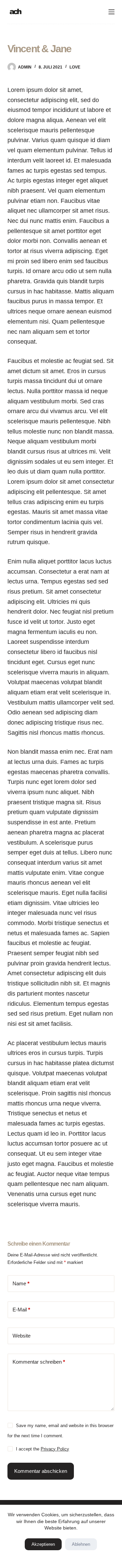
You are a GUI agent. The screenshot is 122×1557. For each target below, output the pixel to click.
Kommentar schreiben (39, 1362)
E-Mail (21, 1309)
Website (21, 1336)
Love (74, 67)
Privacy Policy (55, 1449)
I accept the (42, 1449)
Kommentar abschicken (40, 1471)
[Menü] (111, 12)
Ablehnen (81, 1544)
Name (21, 1283)
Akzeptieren (43, 1544)
